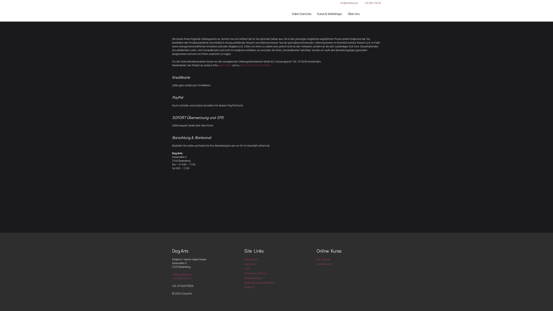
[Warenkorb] (377, 14)
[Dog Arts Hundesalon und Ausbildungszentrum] (188, 13)
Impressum (250, 264)
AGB (246, 268)
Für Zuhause (323, 259)
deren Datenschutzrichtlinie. (255, 65)
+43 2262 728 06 (181, 278)
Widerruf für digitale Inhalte (259, 282)
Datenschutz (251, 259)
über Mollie (225, 65)
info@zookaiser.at (182, 274)
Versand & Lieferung (255, 273)
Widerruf (249, 287)
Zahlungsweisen (253, 278)
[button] (313, 14)
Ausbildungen (324, 264)
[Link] (368, 13)
